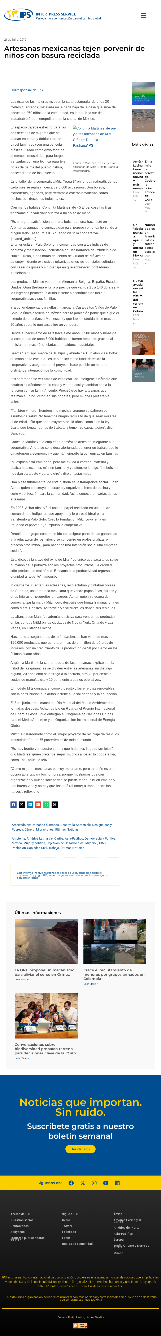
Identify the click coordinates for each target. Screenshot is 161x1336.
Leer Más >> (136, 196)
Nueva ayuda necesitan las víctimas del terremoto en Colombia (141, 296)
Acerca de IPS (20, 1214)
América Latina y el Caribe (45, 838)
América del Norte (127, 1227)
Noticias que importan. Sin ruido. (80, 1107)
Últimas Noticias (67, 829)
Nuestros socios (22, 1220)
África (118, 1214)
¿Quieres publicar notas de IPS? (27, 1238)
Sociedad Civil (37, 848)
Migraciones (44, 829)
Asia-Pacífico (74, 838)
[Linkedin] (117, 1183)
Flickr (66, 1238)
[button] (13, 804)
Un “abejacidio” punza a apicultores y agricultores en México (142, 240)
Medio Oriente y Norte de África (131, 1246)
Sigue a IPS (70, 1214)
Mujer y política (34, 843)
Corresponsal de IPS (26, 90)
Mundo (118, 1253)
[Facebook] (71, 1183)
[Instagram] (94, 1183)
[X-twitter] (82, 1183)
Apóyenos (17, 1231)
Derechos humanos (45, 825)
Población (19, 848)
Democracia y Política (100, 838)
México (17, 843)
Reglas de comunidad (77, 1243)
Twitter (67, 1226)
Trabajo (54, 848)
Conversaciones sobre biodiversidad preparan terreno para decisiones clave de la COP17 (46, 1048)
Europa (119, 1239)
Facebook (69, 1231)
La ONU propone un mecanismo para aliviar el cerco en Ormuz (44, 972)
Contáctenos (19, 1226)
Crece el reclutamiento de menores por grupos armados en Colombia (114, 974)
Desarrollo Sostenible (75, 825)
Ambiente (18, 838)
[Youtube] (105, 1183)
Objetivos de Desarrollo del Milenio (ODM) (76, 843)
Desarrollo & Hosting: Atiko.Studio (80, 1317)
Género (30, 829)
